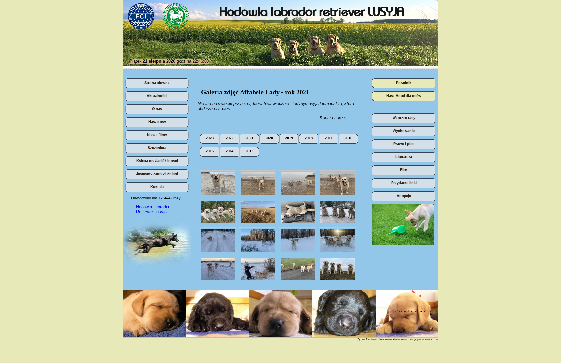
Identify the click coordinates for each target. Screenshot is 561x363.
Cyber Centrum (367, 339)
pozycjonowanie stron (423, 339)
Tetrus (418, 311)
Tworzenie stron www (392, 339)
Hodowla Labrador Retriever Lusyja (152, 209)
